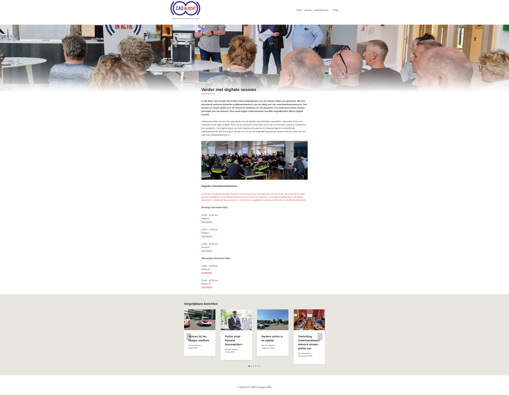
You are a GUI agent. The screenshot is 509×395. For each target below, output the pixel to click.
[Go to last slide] (189, 336)
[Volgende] (320, 336)
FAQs (335, 10)
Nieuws (308, 10)
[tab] (249, 366)
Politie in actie (208, 94)
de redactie (196, 345)
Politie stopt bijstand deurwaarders (233, 340)
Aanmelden (206, 222)
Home (299, 10)
